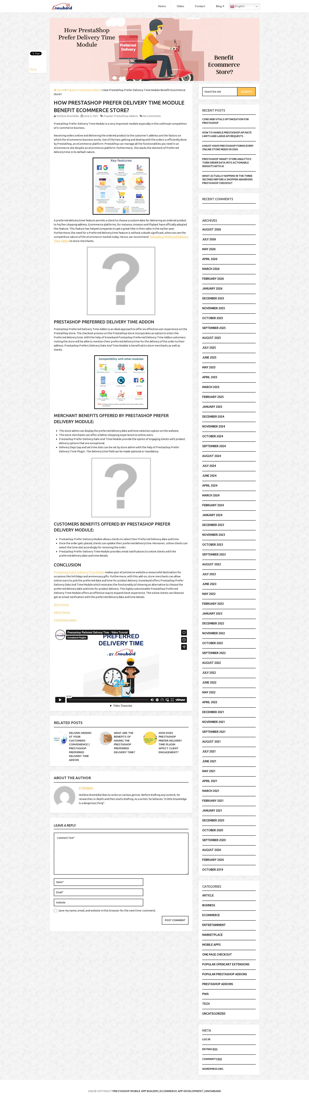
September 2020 (214, 840)
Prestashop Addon (65, 620)
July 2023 (209, 574)
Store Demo (61, 604)
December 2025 (213, 298)
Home (162, 6)
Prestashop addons (217, 984)
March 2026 (210, 268)
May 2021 (208, 771)
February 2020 (213, 859)
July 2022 (209, 672)
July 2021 (209, 751)
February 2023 (213, 603)
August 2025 (211, 337)
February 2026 (213, 278)
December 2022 (213, 623)
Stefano (86, 788)
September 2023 (214, 554)
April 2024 (209, 485)
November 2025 (213, 308)
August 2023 (211, 564)
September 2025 (214, 327)
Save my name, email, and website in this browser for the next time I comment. (107, 910)
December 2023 (213, 524)
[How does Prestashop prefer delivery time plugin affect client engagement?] (150, 738)
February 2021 (213, 800)
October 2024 (212, 436)
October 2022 (212, 643)
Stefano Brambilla (68, 115)
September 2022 (214, 653)
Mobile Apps (211, 944)
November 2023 (213, 534)
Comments (212, 1059)
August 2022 (211, 662)
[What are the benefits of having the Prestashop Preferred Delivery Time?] (105, 738)
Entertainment (214, 925)
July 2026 (209, 239)
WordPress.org (212, 1068)
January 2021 (212, 810)
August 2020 (211, 849)
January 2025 (212, 406)
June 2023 (209, 584)
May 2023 (208, 593)
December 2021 (213, 712)
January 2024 (212, 515)
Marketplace (212, 934)
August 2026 (211, 229)
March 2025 (210, 387)
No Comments (152, 115)
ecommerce (211, 915)
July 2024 (209, 465)
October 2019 (212, 869)
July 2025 (209, 347)
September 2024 (214, 446)
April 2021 (209, 781)
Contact (200, 6)
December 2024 (213, 416)
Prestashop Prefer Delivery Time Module (79, 572)
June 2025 (209, 357)
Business (208, 905)
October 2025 (212, 318)
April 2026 (209, 259)
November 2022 (213, 633)
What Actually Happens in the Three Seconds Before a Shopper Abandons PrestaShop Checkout (227, 179)
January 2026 (212, 288)
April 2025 (209, 377)
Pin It (33, 69)
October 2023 (212, 544)
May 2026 (208, 249)
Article (208, 895)
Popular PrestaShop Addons (121, 115)
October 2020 (212, 830)
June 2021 (209, 761)
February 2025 (213, 396)
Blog (219, 6)
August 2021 (211, 741)
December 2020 (213, 820)
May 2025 (208, 367)
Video (180, 6)
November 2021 (213, 721)
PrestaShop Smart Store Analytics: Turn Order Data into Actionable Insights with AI (226, 163)
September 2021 (214, 731)
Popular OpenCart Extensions (225, 964)
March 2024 (210, 495)
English (239, 6)
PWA (205, 993)
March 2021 (210, 790)
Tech (206, 1003)
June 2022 (209, 682)
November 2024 (213, 426)
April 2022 (209, 702)
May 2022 (208, 692)
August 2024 (211, 456)
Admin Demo (62, 612)
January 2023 (212, 613)
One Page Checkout (217, 954)
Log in (206, 1039)
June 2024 (209, 475)
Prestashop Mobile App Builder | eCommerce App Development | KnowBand (166, 1091)
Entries (209, 1049)
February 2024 (213, 505)
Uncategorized (213, 1013)
